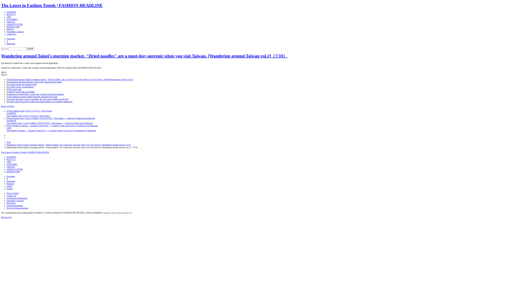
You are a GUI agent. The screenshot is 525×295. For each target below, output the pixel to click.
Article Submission (15, 205)
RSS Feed (11, 203)
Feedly (9, 186)
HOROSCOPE (13, 27)
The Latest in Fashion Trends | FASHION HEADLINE (52, 5)
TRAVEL (11, 22)
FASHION (11, 12)
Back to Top (6, 217)
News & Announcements (17, 208)
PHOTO (10, 29)
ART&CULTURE (15, 24)
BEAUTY (11, 14)
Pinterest (10, 184)
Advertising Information (17, 198)
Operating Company (15, 32)
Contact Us (11, 34)
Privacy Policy (13, 193)
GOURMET (12, 19)
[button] (262, 72)
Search (30, 49)
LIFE (9, 17)
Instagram (11, 44)
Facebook (11, 39)
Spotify (10, 189)
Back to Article (7, 106)
